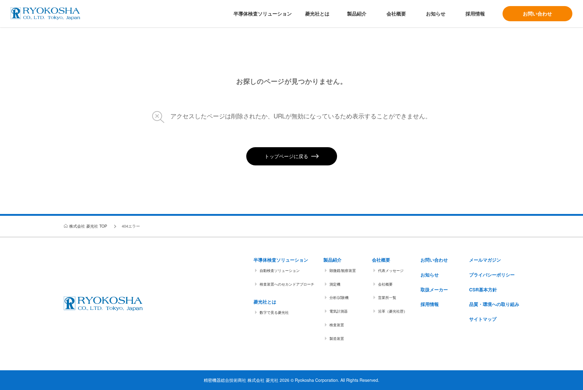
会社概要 (396, 13)
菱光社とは (317, 13)
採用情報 (475, 13)
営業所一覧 (387, 297)
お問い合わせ (537, 13)
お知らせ (435, 13)
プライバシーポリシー (492, 274)
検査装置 (336, 324)
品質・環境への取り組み (494, 304)
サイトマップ (482, 319)
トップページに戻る (286, 156)
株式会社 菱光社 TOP (88, 226)
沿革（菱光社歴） (392, 311)
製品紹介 (357, 13)
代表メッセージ (391, 270)
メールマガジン (485, 259)
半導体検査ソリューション (263, 13)
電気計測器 (338, 311)
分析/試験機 (339, 297)
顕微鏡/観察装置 (342, 270)
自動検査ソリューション (280, 270)
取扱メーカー (434, 289)
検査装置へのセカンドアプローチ (287, 284)
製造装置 (336, 338)
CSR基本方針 (483, 289)
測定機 (334, 284)
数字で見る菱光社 (274, 312)
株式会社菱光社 (45, 14)
